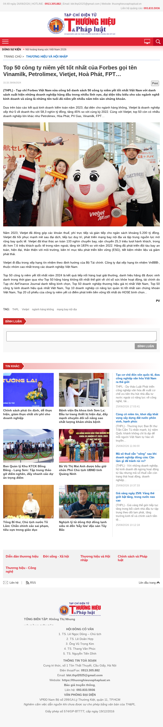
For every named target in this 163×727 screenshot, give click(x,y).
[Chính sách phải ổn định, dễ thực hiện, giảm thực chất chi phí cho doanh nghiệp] (28, 390)
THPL (15, 309)
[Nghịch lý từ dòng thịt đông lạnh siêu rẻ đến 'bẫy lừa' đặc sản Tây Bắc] (84, 502)
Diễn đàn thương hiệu (22, 556)
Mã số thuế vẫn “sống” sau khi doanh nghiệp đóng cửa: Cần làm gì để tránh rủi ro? (136, 457)
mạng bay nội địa (67, 309)
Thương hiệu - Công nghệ (21, 569)
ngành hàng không (43, 309)
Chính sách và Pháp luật (132, 558)
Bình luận (146, 346)
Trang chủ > (14, 56)
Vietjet (25, 309)
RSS (33, 582)
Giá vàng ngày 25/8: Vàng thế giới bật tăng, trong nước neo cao (135, 497)
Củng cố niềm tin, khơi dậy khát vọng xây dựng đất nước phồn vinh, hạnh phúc (137, 418)
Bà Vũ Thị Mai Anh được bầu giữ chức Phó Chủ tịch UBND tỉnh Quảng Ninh (82, 470)
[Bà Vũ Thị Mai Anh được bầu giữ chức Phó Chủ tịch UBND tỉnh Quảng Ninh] (84, 446)
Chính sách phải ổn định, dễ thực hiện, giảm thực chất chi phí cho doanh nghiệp (27, 414)
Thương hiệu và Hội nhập (47, 56)
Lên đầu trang (147, 582)
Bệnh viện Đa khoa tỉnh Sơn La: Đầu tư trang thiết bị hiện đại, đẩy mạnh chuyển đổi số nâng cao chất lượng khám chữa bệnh (83, 416)
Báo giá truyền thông (79, 685)
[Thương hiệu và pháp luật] (80, 609)
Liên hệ (14, 582)
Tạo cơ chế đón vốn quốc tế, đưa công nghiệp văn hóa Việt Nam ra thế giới (138, 378)
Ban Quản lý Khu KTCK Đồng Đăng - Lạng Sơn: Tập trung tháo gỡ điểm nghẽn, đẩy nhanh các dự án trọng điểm (28, 471)
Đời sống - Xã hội (56, 556)
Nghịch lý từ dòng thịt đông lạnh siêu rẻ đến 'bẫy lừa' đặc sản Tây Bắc (83, 525)
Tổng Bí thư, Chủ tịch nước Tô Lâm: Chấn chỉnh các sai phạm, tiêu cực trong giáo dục (26, 525)
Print (155, 83)
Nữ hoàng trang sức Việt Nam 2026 (45, 49)
